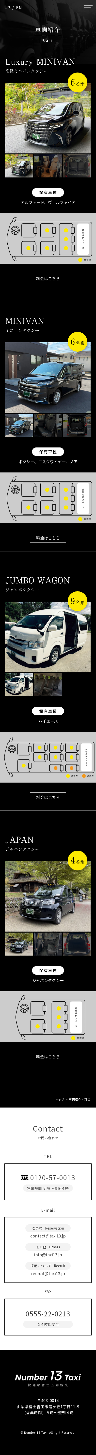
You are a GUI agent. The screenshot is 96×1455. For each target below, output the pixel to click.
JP (8, 7)
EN (19, 7)
